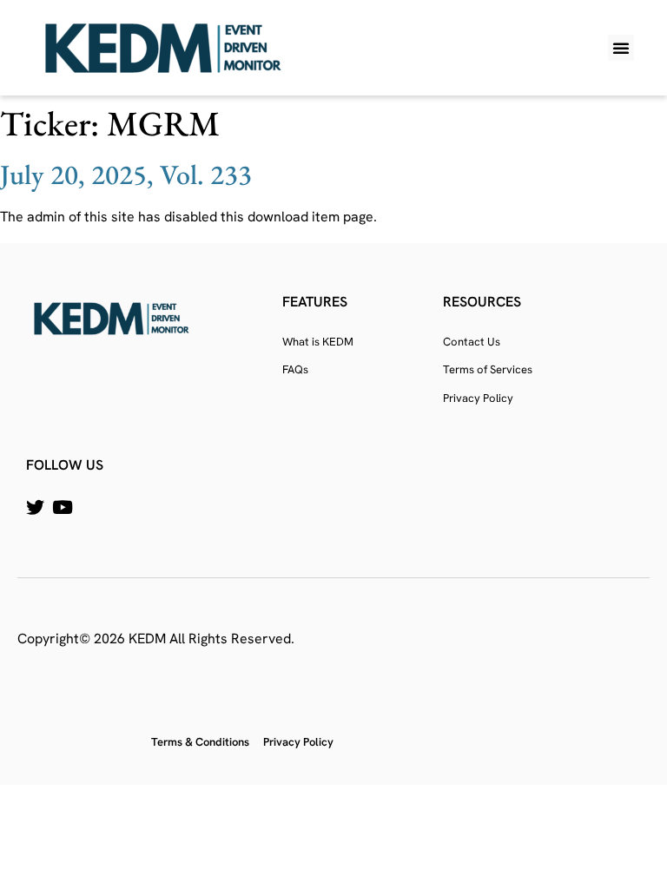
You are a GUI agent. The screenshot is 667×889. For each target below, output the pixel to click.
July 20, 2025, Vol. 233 (126, 174)
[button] (621, 48)
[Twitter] (35, 507)
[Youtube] (62, 507)
